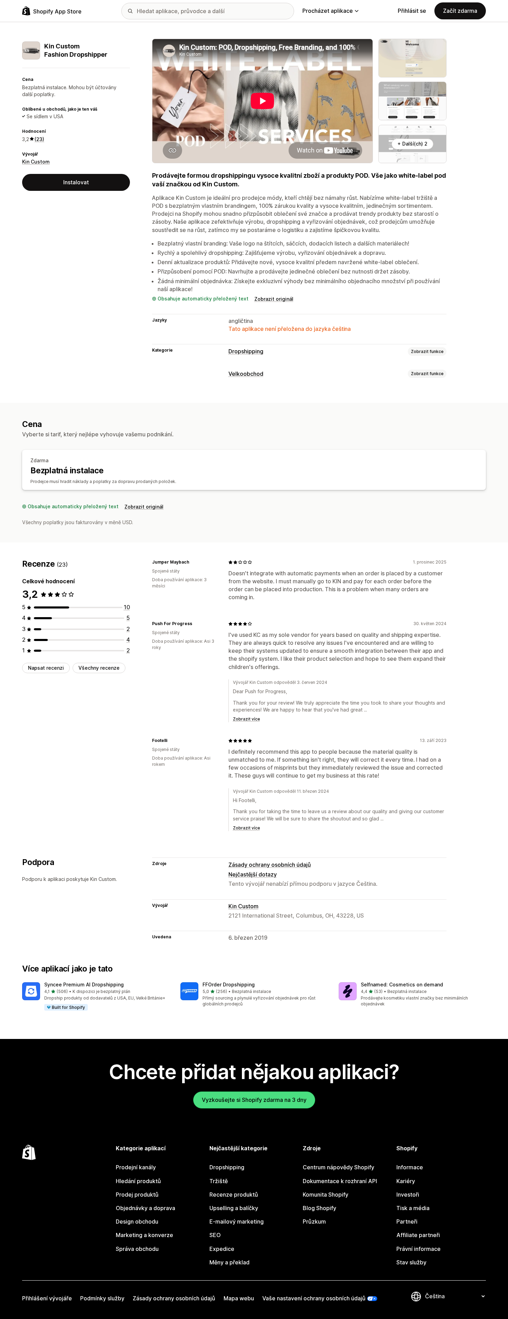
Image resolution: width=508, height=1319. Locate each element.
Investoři (407, 1194)
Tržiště (218, 1181)
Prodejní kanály (136, 1167)
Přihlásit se (412, 10)
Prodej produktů (137, 1194)
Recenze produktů (233, 1194)
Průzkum (314, 1221)
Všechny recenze (99, 668)
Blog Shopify (319, 1208)
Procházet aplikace (327, 10)
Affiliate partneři (418, 1235)
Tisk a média (413, 1208)
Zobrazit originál (273, 299)
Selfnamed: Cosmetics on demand (402, 984)
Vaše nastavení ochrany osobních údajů (314, 1298)
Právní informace (418, 1248)
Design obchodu (137, 1221)
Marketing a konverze (144, 1235)
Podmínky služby (102, 1298)
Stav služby (411, 1262)
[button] (95, 996)
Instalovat (76, 181)
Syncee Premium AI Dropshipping (84, 984)
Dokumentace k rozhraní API (340, 1181)
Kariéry (405, 1181)
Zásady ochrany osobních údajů (269, 864)
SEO (215, 1235)
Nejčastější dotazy (252, 874)
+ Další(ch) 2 (412, 144)
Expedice (221, 1248)
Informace (409, 1167)
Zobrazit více (246, 719)
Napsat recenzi (46, 668)
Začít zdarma (460, 10)
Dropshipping (245, 351)
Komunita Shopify (325, 1194)
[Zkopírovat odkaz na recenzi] (193, 562)
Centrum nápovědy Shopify (338, 1167)
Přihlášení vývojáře (47, 1298)
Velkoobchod (245, 373)
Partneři (406, 1221)
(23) (39, 139)
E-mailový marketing (236, 1221)
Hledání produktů (138, 1181)
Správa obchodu (137, 1248)
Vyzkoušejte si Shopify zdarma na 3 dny (254, 1099)
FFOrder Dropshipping (229, 984)
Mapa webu (239, 1298)
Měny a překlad (229, 1262)
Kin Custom (36, 162)
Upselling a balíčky (233, 1208)
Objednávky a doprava (145, 1208)
